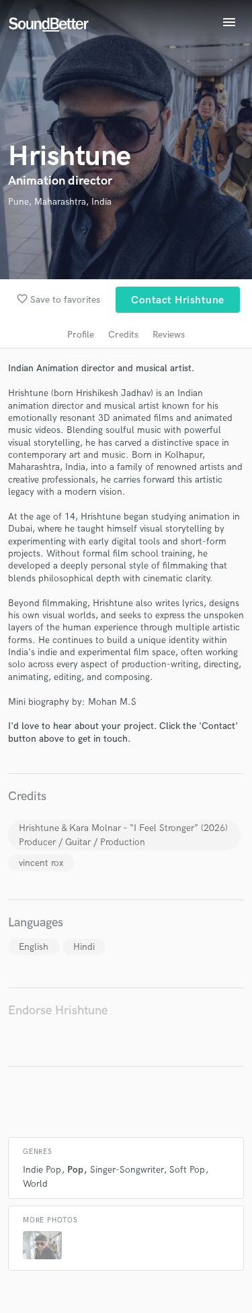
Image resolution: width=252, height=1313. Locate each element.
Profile (80, 334)
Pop (75, 1169)
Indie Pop (42, 1169)
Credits (123, 334)
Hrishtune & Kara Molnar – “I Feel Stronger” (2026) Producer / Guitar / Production (123, 835)
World (35, 1183)
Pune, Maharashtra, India (60, 201)
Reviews (169, 334)
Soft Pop (187, 1169)
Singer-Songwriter (126, 1169)
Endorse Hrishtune (58, 1010)
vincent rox (41, 863)
